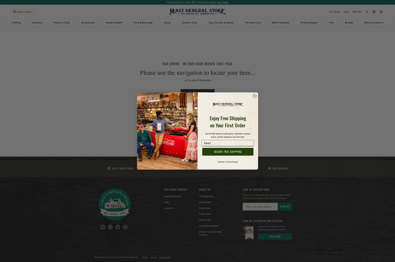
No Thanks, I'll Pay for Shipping (228, 161)
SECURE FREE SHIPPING (228, 152)
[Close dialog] (255, 96)
